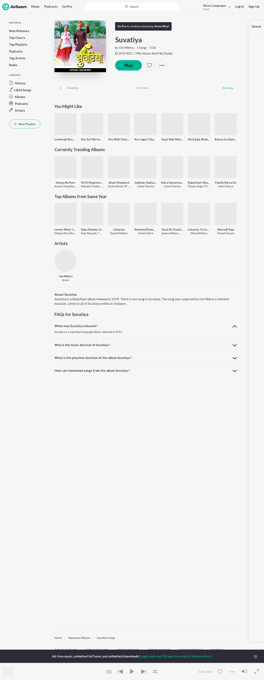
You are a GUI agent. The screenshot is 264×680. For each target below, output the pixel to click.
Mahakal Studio (90, 186)
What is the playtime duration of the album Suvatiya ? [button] (93, 358)
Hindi (206, 9)
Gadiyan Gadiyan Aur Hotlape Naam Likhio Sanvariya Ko (145, 182)
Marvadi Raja (225, 229)
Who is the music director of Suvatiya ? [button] (82, 345)
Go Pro (67, 6)
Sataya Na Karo (65, 182)
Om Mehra (126, 47)
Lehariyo (119, 229)
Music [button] (35, 6)
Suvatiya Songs (106, 637)
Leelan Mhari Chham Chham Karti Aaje (65, 229)
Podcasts (51, 6)
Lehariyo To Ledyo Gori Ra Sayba (199, 229)
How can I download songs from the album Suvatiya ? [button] (92, 370)
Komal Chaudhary (65, 186)
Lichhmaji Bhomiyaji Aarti (65, 139)
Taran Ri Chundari (172, 229)
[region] (145, 637)
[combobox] (132, 6)
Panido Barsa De (225, 182)
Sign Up (254, 6)
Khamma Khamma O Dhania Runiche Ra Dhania (145, 229)
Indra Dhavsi (225, 186)
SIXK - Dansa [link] (186, 663)
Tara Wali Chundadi (119, 139)
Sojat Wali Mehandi (172, 139)
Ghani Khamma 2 (119, 182)
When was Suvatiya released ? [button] (76, 326)
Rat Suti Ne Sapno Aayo (92, 139)
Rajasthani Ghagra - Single (199, 182)
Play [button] (128, 65)
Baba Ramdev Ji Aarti (92, 229)
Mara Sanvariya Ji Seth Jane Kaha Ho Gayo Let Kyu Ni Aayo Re (172, 182)
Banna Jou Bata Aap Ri (226, 139)
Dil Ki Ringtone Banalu (92, 182)
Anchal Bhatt (115, 186)
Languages (214, 5)
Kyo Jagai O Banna (145, 139)
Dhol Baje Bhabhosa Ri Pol (199, 139)
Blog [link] (213, 663)
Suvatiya (72, 88)
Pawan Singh (195, 186)
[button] (216, 7)
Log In (239, 6)
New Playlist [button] (27, 124)
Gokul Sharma (145, 186)
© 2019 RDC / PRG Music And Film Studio (144, 53)
